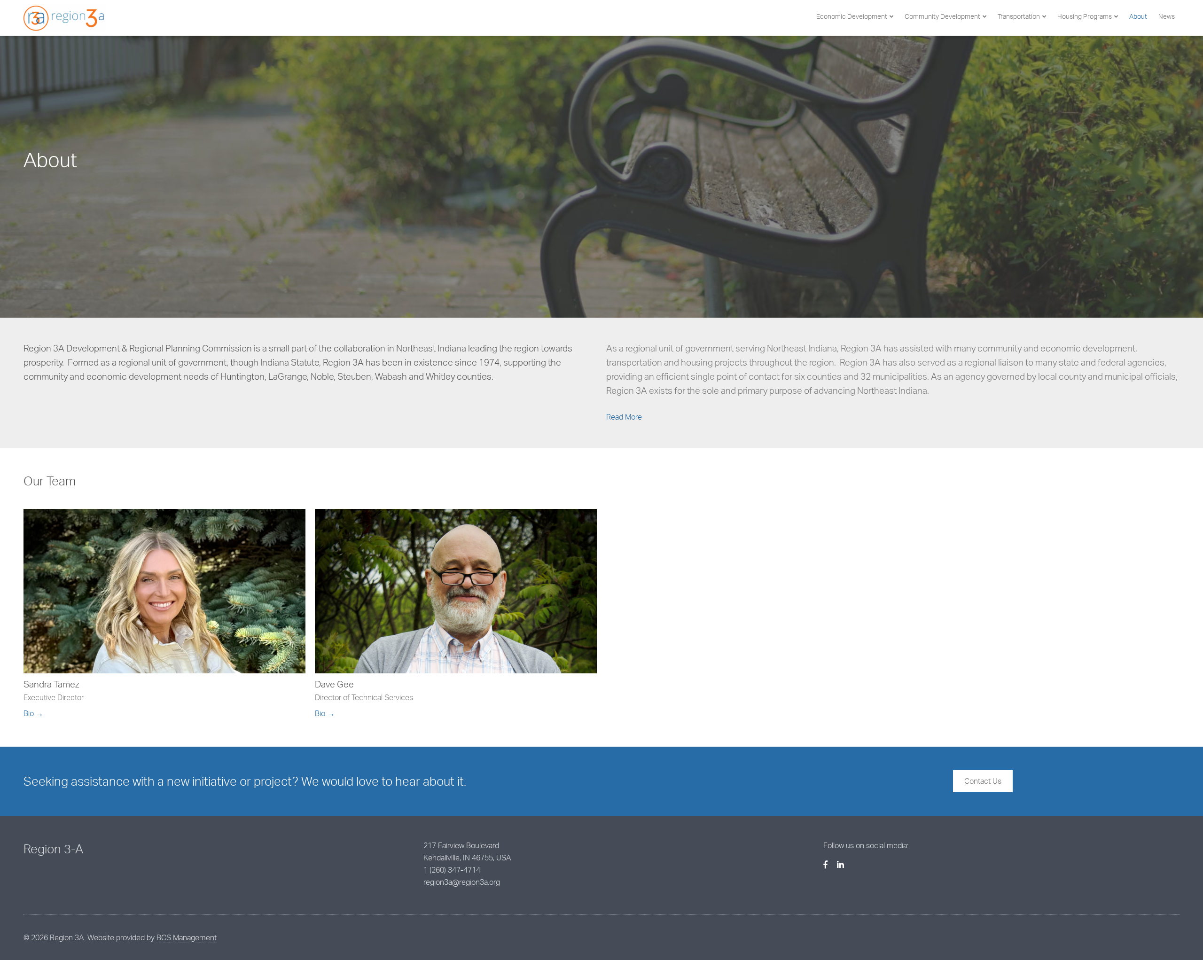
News (1166, 16)
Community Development (942, 16)
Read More (624, 416)
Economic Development (851, 16)
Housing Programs (1084, 16)
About (1138, 16)
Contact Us (982, 781)
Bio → (33, 713)
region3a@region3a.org (461, 882)
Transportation (1019, 16)
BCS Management (186, 937)
